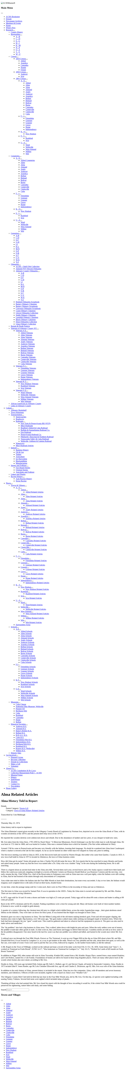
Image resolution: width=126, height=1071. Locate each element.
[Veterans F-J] (26, 366)
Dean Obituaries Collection (26, 322)
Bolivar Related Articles (35, 532)
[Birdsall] (28, 525)
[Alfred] (27, 490)
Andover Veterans (28, 344)
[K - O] (26, 132)
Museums (14, 702)
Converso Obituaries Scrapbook (28, 308)
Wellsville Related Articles (36, 609)
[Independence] (32, 581)
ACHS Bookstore (13, 17)
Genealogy (15, 233)
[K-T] (20, 680)
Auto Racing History (24, 479)
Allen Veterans (26, 335)
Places (8, 483)
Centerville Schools (28, 658)
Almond (29, 90)
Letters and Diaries (18, 474)
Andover (24, 74)
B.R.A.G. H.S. (21, 735)
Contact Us (15, 784)
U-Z (17, 689)
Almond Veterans (27, 339)
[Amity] (27, 508)
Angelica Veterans (28, 346)
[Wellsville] (29, 607)
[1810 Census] (27, 59)
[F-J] (19, 665)
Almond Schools (27, 638)
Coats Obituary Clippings (26, 311)
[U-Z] (20, 689)
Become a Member (18, 760)
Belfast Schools (27, 647)
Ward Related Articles (34, 605)
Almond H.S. (21, 729)
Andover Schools (27, 642)
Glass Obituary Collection (26, 324)
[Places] (12, 483)
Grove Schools (26, 673)
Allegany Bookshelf (18, 410)
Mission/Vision (17, 775)
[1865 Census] (27, 79)
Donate (9, 19)
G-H (17, 242)
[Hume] (26, 576)
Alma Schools (26, 636)
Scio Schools (26, 687)
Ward (28, 145)
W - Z (18, 54)
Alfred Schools (26, 631)
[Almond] (28, 503)
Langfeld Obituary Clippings (27, 317)
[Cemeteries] (20, 156)
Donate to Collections (19, 762)
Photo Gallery (11, 788)
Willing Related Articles (35, 618)
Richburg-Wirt (21, 711)
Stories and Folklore (18, 465)
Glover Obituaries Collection (27, 313)
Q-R (17, 253)
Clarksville (30, 112)
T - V (18, 52)
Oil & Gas (20, 452)
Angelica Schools (27, 645)
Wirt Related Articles (34, 622)
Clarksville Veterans (28, 362)
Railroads (19, 421)
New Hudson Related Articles (37, 589)
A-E (17, 629)
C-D (17, 238)
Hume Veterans (27, 377)
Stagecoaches (21, 417)
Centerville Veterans (28, 359)
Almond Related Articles (35, 505)
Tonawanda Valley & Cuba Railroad (35, 439)
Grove (28, 125)
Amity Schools (26, 640)
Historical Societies (18, 724)
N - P (18, 48)
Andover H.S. (21, 726)
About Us (10, 768)
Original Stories (22, 470)
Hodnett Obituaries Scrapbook (27, 302)
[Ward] (26, 603)
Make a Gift (15, 764)
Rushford (29, 138)
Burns (28, 105)
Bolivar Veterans (27, 353)
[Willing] (27, 616)
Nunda (23, 67)
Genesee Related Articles (35, 565)
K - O (23, 132)
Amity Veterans (27, 342)
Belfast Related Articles (35, 523)
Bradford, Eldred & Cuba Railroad (34, 428)
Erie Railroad (26, 432)
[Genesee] (28, 563)
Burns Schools (26, 653)
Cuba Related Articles (34, 554)
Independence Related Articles (37, 583)
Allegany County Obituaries (27, 271)
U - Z (23, 143)
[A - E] (26, 81)
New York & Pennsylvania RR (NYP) (35, 423)
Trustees (14, 782)
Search (3, 990)
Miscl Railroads (27, 426)
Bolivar (28, 103)
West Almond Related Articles (37, 614)
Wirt (27, 154)
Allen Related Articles (34, 496)
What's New (11, 28)
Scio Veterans (26, 388)
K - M (18, 45)
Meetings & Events (13, 23)
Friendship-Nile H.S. (24, 740)
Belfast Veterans (27, 348)
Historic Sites (16, 753)
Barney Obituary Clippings (26, 304)
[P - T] (25, 136)
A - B (18, 36)
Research (9, 30)
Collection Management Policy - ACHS (26, 773)
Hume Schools (26, 675)
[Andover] (29, 512)
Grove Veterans (27, 375)
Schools (14, 627)
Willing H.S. (20, 751)
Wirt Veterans (26, 401)
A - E (23, 81)
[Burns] (26, 534)
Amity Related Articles (34, 510)
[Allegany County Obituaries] (39, 271)
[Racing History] (24, 477)
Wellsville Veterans (28, 395)
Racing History (17, 476)
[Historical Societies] (27, 724)
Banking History (22, 450)
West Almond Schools (29, 695)
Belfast (28, 98)
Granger (29, 123)
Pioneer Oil (20, 709)
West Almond (31, 149)
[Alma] (26, 499)
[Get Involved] (17, 755)
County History (17, 32)
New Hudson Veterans (29, 384)
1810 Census (21, 59)
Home (8, 25)
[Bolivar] (27, 530)
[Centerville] (30, 543)
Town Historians (17, 412)
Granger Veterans (27, 373)
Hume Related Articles (34, 578)
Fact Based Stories (23, 468)
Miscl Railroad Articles (25, 446)
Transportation (16, 415)
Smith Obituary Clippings (26, 315)
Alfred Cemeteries (28, 160)
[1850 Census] (27, 72)
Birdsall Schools (27, 649)
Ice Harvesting (21, 459)
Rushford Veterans (28, 386)
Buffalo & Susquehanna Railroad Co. (35, 430)
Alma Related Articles (34, 501)
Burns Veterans (26, 355)
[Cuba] (26, 552)
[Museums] (19, 702)
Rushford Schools (28, 684)
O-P (17, 251)
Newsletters (15, 786)
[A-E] (20, 629)
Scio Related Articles (34, 598)
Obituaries (15, 264)
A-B (17, 235)
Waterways (20, 443)
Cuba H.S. (20, 737)
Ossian (23, 70)
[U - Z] (26, 143)
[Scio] (25, 596)
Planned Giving (17, 757)
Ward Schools (26, 691)
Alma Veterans (26, 337)
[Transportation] (23, 415)
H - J (18, 43)
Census (13, 56)
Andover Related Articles (35, 514)
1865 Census (21, 79)
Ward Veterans (26, 392)
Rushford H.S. (21, 746)
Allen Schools (26, 633)
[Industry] (18, 448)
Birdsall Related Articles (35, 527)
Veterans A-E (21, 331)
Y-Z (17, 262)
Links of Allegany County (21, 406)
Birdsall (29, 101)
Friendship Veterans (28, 368)
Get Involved (11, 755)
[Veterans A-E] (27, 331)
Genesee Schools (27, 669)
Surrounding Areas (23, 625)
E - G (18, 41)
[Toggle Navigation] (2, 13)
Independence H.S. (23, 742)
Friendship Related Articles (36, 561)
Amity (28, 92)
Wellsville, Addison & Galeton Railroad (36, 441)
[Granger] (28, 567)
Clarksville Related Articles (36, 549)
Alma (28, 87)
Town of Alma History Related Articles (29, 810)
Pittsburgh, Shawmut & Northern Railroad (37, 437)
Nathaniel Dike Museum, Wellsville (29, 706)
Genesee (29, 121)
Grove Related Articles (34, 574)
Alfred (23, 61)
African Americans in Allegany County (26, 404)
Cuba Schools (26, 662)
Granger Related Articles (35, 569)
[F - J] (25, 116)
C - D (18, 39)
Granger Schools (27, 671)
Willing (28, 151)
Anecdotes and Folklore (25, 472)
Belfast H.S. (20, 733)
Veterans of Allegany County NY (24, 328)
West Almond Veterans (29, 397)
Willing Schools (27, 698)
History (14, 777)
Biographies (15, 34)
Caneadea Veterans (28, 357)
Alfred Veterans (27, 333)
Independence (31, 129)
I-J (17, 244)
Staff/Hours (15, 779)
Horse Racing (21, 481)
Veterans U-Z (21, 390)
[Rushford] (29, 592)
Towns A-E (23, 808)
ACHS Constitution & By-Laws (23, 771)
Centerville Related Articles (36, 545)
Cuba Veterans (26, 364)
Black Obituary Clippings (26, 320)
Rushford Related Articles (36, 594)
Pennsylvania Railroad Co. (31, 434)
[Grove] (27, 572)
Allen (28, 85)
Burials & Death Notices (20, 326)
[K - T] (21, 585)
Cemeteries (15, 156)
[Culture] (13, 408)
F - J (22, 116)
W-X (18, 260)
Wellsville (29, 147)
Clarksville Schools (28, 660)
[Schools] (18, 627)
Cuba (28, 114)
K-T (17, 680)
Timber (18, 454)
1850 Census (21, 72)
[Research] (14, 30)
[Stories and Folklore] (27, 466)
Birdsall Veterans (27, 350)
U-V (17, 258)
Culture (9, 408)
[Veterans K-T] (27, 382)
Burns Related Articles (34, 536)
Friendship (30, 118)
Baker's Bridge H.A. (24, 731)
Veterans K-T (21, 381)
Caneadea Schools (28, 656)
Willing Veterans (27, 399)
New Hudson (31, 134)
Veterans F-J (20, 366)
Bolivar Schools (27, 651)
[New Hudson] (32, 587)
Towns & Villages (18, 485)
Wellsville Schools (28, 693)
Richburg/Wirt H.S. (23, 744)
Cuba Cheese (21, 704)
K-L (17, 247)
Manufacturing (21, 463)
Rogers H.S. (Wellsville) (25, 748)
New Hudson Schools (29, 682)
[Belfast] (27, 521)
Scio (22, 76)
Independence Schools (29, 678)
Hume (28, 127)
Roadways (20, 419)
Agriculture (20, 457)
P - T (22, 136)
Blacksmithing (21, 461)
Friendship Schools (28, 667)
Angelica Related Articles (35, 519)
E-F (17, 240)
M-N (18, 249)
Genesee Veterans (27, 370)
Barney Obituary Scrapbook (27, 306)
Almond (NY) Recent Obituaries (28, 269)
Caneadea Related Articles (36, 541)
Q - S (18, 50)
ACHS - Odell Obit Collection (27, 266)
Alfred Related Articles (34, 492)
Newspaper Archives (14, 21)
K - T (18, 585)
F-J (17, 664)
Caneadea (24, 65)
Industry (14, 448)
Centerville (30, 109)
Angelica (24, 63)
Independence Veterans (30, 379)
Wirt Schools (26, 700)
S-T (17, 255)
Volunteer (14, 766)
